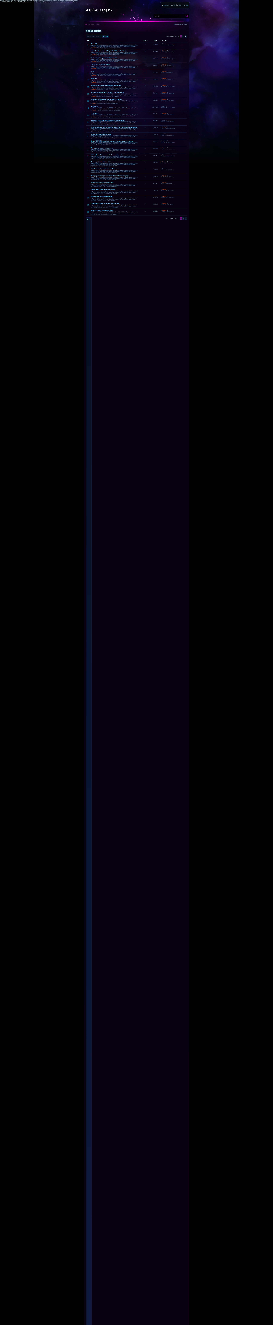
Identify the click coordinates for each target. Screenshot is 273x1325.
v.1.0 (92, 71)
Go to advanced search (181, 24)
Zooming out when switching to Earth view (105, 203)
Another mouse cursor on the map (102, 183)
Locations (114, 193)
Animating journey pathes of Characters (104, 58)
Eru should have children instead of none (104, 169)
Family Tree (116, 68)
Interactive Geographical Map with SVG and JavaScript (109, 51)
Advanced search (107, 36)
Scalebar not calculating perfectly (102, 196)
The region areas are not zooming (102, 148)
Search (187, 16)
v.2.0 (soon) (94, 113)
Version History (117, 47)
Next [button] (186, 36)
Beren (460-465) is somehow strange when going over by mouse (112, 141)
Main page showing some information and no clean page (109, 176)
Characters (114, 172)
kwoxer (94, 47)
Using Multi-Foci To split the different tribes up (106, 99)
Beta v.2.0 (94, 44)
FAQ (174, 5)
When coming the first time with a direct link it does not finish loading (114, 127)
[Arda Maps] (98, 10)
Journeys (115, 144)
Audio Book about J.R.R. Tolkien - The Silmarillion (107, 92)
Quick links (166, 5)
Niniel (163, 43)
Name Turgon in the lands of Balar (102, 210)
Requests (116, 61)
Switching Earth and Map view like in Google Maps (107, 120)
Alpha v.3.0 (94, 106)
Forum (98, 24)
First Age (114, 151)
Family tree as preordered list (100, 65)
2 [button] (183, 36)
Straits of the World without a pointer (103, 189)
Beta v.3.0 (94, 78)
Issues (113, 131)
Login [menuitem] (186, 5)
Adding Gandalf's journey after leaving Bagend (106, 155)
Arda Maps (90, 24)
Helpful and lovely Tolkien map (101, 134)
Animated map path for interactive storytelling (106, 85)
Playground (116, 54)
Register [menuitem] (180, 5)
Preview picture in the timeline (101, 162)
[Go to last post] (166, 43)
